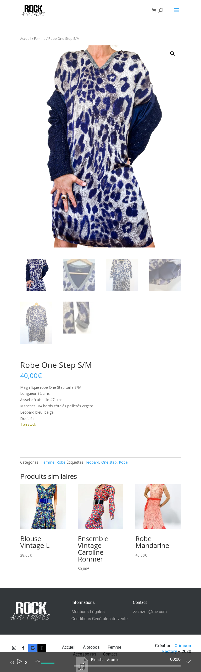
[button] (172, 53)
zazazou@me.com (150, 611)
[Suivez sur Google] (32, 648)
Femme (40, 38)
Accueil (25, 38)
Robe (61, 462)
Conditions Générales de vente (99, 618)
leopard (92, 462)
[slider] (48, 667)
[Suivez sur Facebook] (23, 648)
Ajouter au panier (48, 440)
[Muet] (37, 661)
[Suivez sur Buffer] (41, 648)
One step (109, 462)
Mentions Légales (88, 611)
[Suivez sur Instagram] (14, 648)
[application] (96, 663)
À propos (92, 647)
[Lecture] (19, 662)
